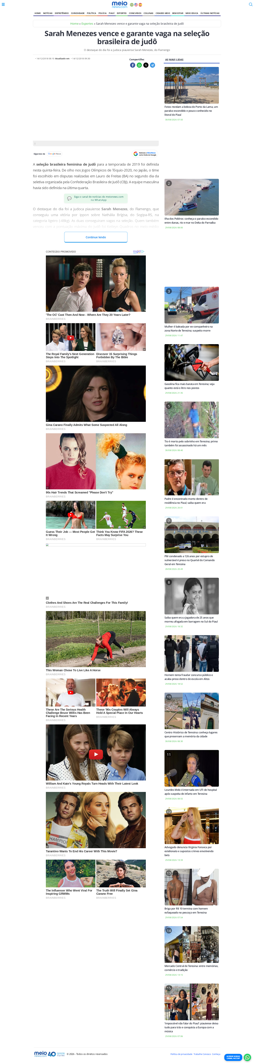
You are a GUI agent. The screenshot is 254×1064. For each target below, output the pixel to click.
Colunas (148, 13)
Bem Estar (177, 13)
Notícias (47, 13)
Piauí (111, 13)
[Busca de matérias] (251, 5)
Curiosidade (78, 13)
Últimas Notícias (209, 13)
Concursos (135, 13)
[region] (192, 151)
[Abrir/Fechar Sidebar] (3, 4)
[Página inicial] (119, 4)
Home (38, 13)
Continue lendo (96, 237)
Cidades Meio (163, 13)
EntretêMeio (61, 13)
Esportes (122, 13)
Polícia (102, 13)
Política (91, 13)
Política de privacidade (181, 1054)
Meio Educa (192, 13)
